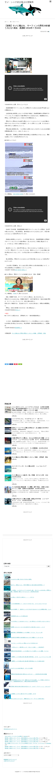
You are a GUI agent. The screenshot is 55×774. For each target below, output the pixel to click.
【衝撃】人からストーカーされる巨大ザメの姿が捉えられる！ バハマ (27, 627)
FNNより (17, 310)
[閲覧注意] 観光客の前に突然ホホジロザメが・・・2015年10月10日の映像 (29, 674)
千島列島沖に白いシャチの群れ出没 (19, 616)
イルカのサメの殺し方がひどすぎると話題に (21, 579)
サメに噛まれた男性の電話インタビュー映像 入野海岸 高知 (29, 333)
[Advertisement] (27, 46)
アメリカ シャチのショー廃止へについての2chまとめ (24, 643)
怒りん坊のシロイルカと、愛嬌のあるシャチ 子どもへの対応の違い (27, 698)
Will (42, 748)
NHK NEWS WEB (18, 194)
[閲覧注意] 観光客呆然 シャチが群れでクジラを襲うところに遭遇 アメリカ (29, 651)
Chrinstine (48, 743)
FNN (14, 293)
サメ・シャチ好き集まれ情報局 (19, 2)
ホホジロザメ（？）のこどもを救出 (13, 736)
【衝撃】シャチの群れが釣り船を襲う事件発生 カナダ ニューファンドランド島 (31, 656)
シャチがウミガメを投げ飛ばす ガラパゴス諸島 (21, 668)
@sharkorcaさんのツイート (10, 729)
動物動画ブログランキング (10, 759)
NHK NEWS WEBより (21, 270)
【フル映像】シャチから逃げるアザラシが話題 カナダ (22, 693)
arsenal (25, 736)
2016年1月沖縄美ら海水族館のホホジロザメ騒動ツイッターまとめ (27, 637)
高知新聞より (18, 327)
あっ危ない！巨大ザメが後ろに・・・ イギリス (22, 597)
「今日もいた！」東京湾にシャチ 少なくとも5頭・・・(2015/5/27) (27, 647)
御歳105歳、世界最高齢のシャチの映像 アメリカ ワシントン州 (26, 632)
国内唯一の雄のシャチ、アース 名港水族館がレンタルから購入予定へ (22, 738)
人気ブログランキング (9, 760)
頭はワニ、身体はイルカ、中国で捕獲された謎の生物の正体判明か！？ (27, 585)
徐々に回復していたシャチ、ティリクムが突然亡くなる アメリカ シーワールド (25, 743)
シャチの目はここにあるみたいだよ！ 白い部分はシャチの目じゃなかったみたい (30, 621)
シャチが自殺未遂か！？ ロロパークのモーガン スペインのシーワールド (28, 603)
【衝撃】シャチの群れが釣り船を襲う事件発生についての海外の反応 (27, 661)
